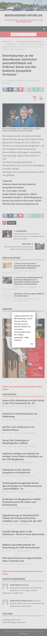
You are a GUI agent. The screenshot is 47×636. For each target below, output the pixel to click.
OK (31, 344)
